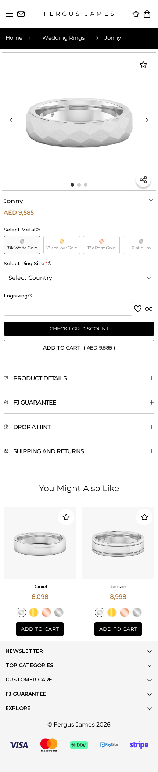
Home (14, 37)
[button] (146, 14)
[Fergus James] (79, 14)
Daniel (40, 586)
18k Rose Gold (46, 612)
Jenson (118, 586)
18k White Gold (21, 612)
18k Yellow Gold (33, 612)
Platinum (58, 612)
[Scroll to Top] (143, 757)
